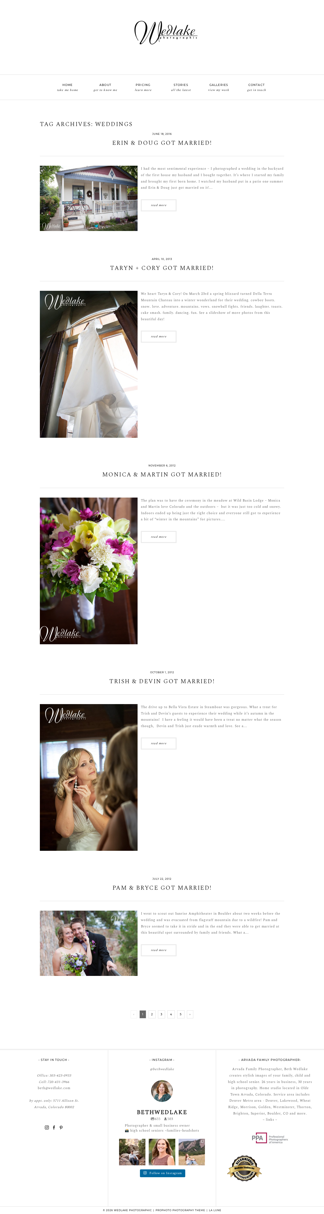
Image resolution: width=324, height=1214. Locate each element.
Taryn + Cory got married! (162, 268)
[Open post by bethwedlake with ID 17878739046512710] (132, 1152)
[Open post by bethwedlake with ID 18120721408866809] (192, 1152)
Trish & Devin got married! (162, 681)
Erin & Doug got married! (162, 143)
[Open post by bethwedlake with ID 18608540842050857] (162, 1152)
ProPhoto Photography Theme (180, 1210)
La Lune (215, 1210)
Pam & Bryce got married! (162, 888)
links (269, 1119)
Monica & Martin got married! (162, 475)
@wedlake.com (57, 1088)
